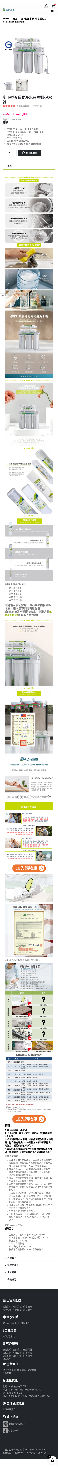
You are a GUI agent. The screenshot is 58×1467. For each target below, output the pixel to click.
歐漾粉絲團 (13, 1430)
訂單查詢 (27, 1352)
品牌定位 (30, 1452)
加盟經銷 (7, 1359)
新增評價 (37, 106)
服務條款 (7, 1349)
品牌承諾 (19, 1452)
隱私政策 (7, 1352)
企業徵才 (7, 1373)
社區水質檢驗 (9, 1369)
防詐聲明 (17, 1352)
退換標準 (27, 1309)
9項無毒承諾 (9, 1336)
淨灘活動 (21, 1369)
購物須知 (27, 1306)
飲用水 (6, 1323)
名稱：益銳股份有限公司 (14, 1386)
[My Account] (46, 6)
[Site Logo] (8, 9)
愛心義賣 (32, 1369)
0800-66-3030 (33, 1389)
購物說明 (7, 1306)
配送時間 (17, 1309)
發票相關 (7, 1356)
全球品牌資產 (9, 1409)
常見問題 (27, 1356)
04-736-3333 (16, 1389)
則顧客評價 (23, 106)
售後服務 (7, 1309)
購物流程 (17, 1306)
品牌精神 (42, 1452)
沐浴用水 (15, 1323)
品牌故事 (7, 1452)
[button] (52, 11)
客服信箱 (17, 1356)
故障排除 (25, 1323)
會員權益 (17, 1349)
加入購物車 (31, 153)
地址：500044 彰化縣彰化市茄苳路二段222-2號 (26, 1396)
